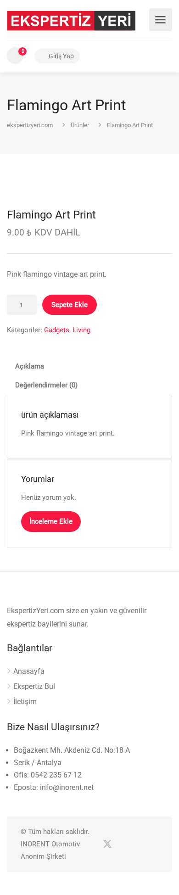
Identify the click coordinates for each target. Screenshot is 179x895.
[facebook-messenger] (137, 844)
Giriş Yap (60, 56)
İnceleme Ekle (51, 521)
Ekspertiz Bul (34, 686)
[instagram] (152, 844)
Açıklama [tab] (29, 366)
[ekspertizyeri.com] (71, 20)
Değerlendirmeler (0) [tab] (46, 385)
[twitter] (107, 844)
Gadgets (56, 330)
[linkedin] (122, 844)
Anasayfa (29, 671)
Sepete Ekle (69, 305)
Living (81, 330)
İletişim (25, 701)
